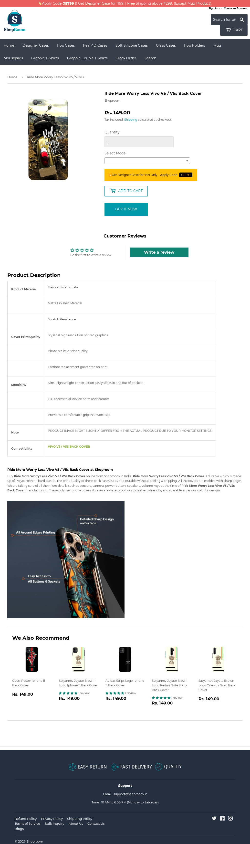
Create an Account (236, 8)
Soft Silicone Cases (131, 45)
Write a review (159, 252)
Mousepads (13, 58)
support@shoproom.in (130, 794)
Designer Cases (35, 45)
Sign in (213, 8)
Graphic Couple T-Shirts (87, 58)
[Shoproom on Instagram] (230, 819)
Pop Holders (194, 45)
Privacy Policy (52, 819)
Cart (237, 30)
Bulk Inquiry (54, 823)
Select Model (115, 153)
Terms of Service (27, 823)
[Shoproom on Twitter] (214, 819)
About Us (76, 823)
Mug (217, 45)
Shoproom (34, 841)
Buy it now (126, 209)
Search (150, 58)
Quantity (112, 132)
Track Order (126, 58)
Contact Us (95, 823)
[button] (68, 693)
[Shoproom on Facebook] (222, 819)
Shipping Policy (79, 819)
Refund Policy (26, 819)
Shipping (130, 119)
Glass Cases (166, 45)
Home (9, 45)
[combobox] (147, 160)
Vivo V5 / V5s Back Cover (69, 446)
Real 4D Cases (95, 45)
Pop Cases (66, 45)
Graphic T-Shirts (45, 58)
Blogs (19, 829)
